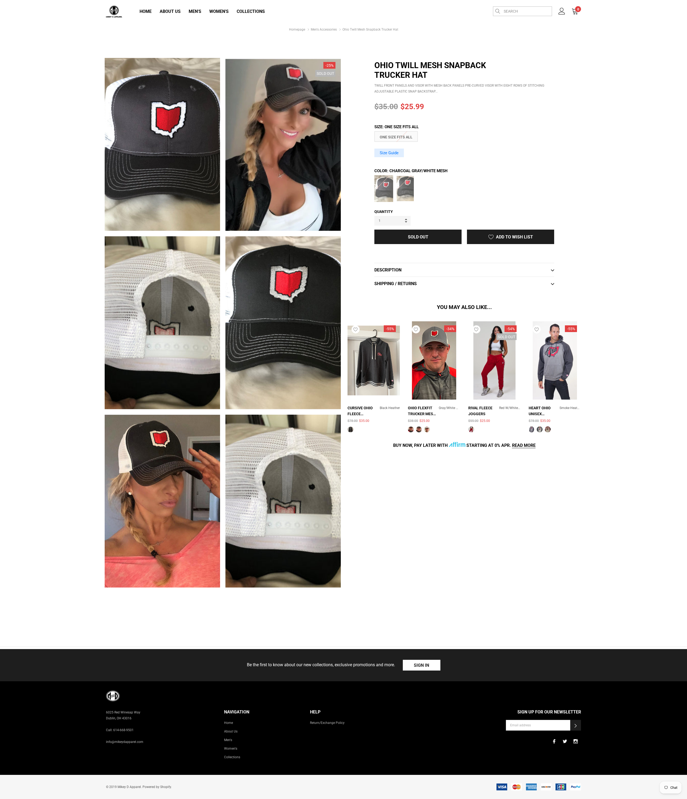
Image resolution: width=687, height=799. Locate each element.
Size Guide (389, 152)
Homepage (297, 29)
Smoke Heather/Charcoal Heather (532, 429)
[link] (561, 10)
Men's (195, 11)
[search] (497, 11)
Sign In (421, 665)
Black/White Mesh (419, 429)
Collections (251, 11)
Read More (524, 445)
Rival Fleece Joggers (480, 411)
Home (146, 11)
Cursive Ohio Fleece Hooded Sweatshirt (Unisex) (360, 411)
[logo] (114, 11)
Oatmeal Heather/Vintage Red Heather (548, 429)
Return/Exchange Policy (327, 723)
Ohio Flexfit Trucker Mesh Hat (422, 411)
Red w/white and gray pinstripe (471, 429)
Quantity (383, 211)
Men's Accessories (324, 29)
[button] (575, 725)
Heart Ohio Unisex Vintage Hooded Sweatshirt (540, 411)
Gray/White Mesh (411, 429)
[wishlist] (356, 329)
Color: (411, 170)
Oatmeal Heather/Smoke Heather (540, 429)
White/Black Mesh (427, 429)
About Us (170, 11)
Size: (396, 126)
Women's (219, 11)
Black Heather (350, 429)
